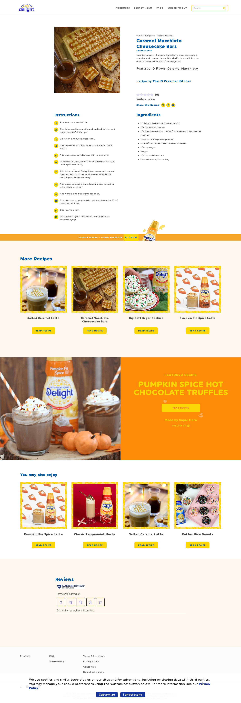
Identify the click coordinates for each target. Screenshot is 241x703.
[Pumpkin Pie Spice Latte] (197, 289)
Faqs (159, 8)
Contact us (89, 666)
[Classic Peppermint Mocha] (94, 505)
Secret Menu (143, 8)
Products (123, 8)
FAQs (52, 656)
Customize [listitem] (107, 694)
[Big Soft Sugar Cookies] (146, 289)
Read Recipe (43, 331)
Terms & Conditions (94, 656)
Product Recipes (144, 35)
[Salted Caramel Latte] (43, 289)
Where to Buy (57, 661)
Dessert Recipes (165, 35)
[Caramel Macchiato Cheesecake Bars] (94, 289)
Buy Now (131, 237)
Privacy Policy (91, 661)
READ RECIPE (181, 408)
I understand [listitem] (132, 694)
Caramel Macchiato (182, 68)
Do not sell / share (93, 672)
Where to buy (177, 8)
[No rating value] (145, 95)
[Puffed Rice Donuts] (197, 505)
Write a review (145, 99)
